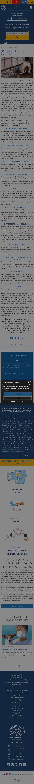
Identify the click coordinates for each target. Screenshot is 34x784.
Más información (6, 390)
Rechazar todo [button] (17, 398)
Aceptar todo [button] (17, 394)
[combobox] (28, 382)
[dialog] (17, 392)
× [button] (30, 381)
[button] (17, 401)
